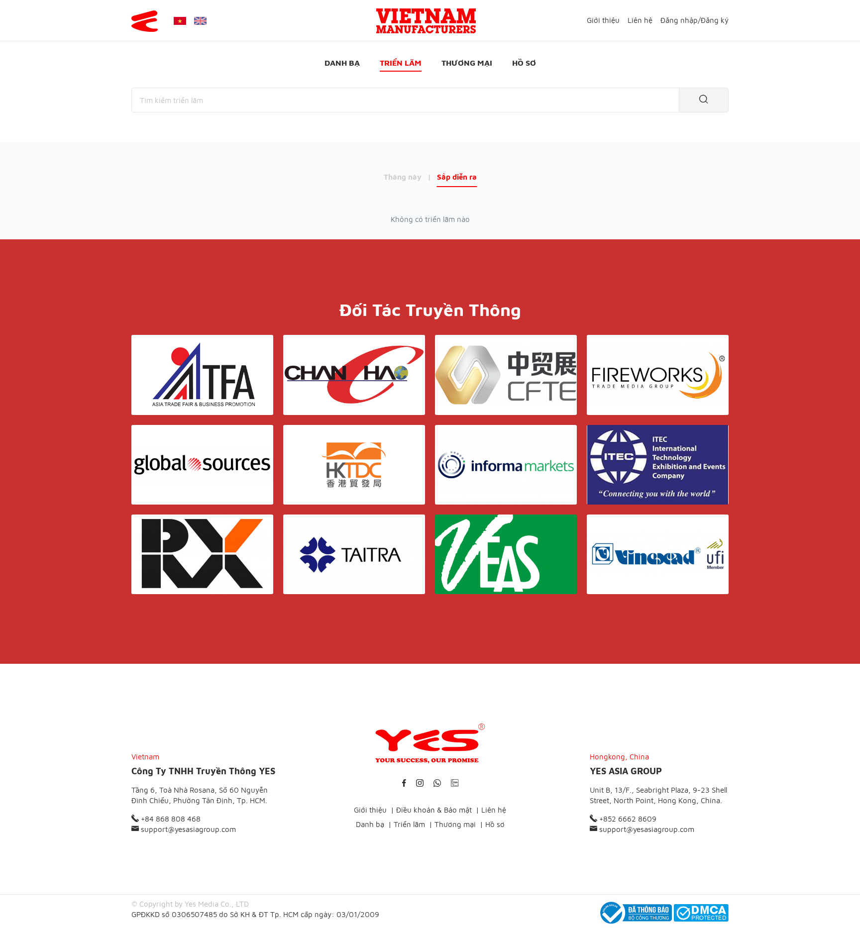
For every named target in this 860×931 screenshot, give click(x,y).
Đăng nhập (679, 20)
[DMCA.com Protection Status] (701, 913)
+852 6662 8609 (626, 819)
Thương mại (466, 62)
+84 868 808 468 (170, 819)
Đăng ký (715, 20)
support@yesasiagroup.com (187, 829)
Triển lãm (401, 62)
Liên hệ (640, 20)
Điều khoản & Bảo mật (434, 810)
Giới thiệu (603, 20)
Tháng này (403, 177)
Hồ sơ (524, 62)
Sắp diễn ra (457, 177)
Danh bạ (342, 62)
